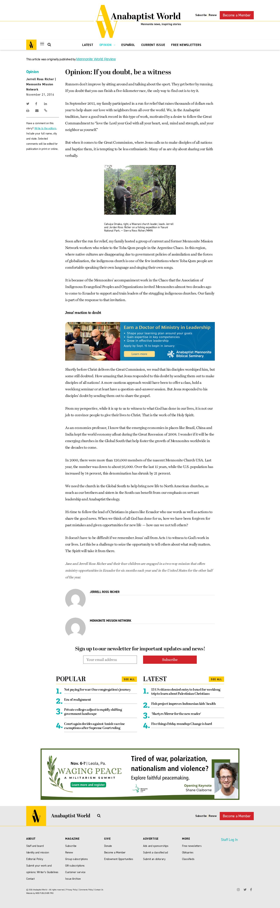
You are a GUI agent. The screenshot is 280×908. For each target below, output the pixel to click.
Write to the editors (45, 128)
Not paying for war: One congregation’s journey (97, 690)
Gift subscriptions (75, 866)
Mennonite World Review (96, 59)
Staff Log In (229, 839)
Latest (87, 45)
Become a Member (237, 15)
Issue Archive (73, 879)
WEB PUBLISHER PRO (44, 893)
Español (128, 45)
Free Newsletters (186, 45)
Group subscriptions (76, 859)
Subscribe (201, 15)
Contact (30, 879)
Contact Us (98, 889)
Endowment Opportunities (118, 859)
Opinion (106, 45)
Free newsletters (192, 846)
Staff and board (35, 846)
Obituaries (187, 852)
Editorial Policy (34, 859)
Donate (108, 846)
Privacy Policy (71, 889)
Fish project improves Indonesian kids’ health (183, 704)
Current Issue (153, 45)
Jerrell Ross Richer (40, 79)
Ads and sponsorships (155, 846)
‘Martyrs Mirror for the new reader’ (176, 714)
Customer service (75, 872)
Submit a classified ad (155, 852)
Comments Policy (86, 889)
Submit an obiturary (154, 859)
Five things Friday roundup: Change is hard (181, 724)
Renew (212, 15)
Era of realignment (77, 700)
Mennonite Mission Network (110, 621)
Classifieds (188, 859)
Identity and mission (37, 852)
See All (129, 679)
